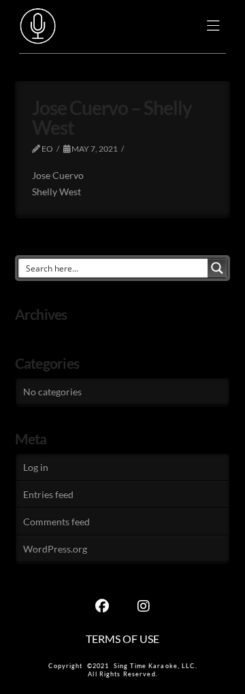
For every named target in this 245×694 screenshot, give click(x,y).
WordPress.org (55, 549)
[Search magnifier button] (217, 268)
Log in (35, 467)
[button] (213, 27)
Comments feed (56, 521)
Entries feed (48, 494)
